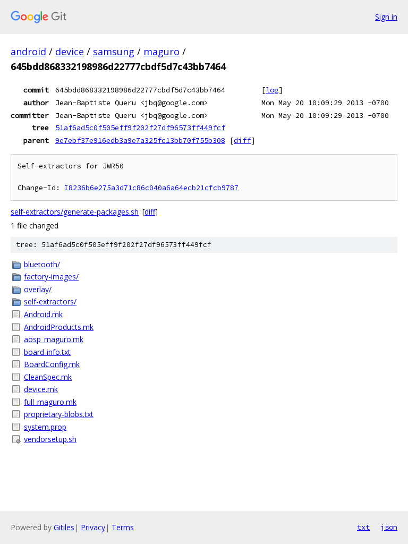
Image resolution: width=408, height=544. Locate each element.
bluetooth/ (42, 264)
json (388, 527)
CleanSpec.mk (48, 377)
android (28, 51)
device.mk (41, 389)
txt (363, 527)
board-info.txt (47, 352)
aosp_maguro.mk (53, 339)
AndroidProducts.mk (59, 327)
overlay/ (38, 289)
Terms (123, 527)
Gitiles (64, 527)
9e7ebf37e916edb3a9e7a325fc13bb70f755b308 (140, 140)
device (69, 51)
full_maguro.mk (50, 402)
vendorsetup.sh (50, 439)
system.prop (45, 427)
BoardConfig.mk (52, 364)
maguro (161, 51)
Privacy (93, 527)
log (272, 90)
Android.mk (43, 314)
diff (242, 140)
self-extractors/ (50, 301)
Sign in (386, 17)
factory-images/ (51, 276)
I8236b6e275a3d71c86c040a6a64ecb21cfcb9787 (151, 187)
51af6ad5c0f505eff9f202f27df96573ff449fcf (140, 127)
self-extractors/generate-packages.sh (75, 212)
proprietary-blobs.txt (59, 414)
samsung (113, 51)
